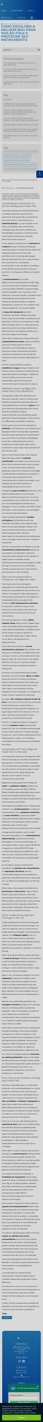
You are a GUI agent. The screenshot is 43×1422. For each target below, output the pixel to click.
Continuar (21, 1417)
